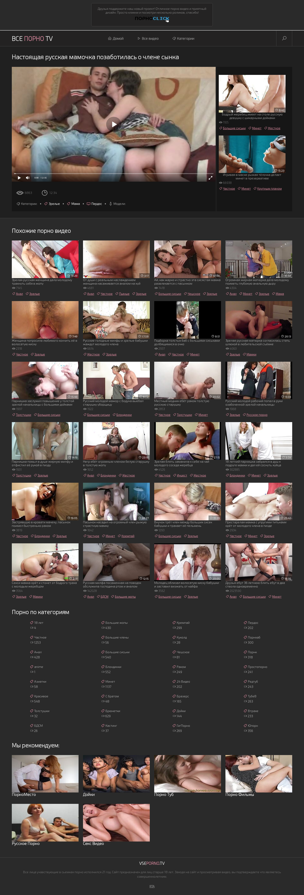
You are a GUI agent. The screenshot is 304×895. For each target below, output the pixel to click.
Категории (185, 38)
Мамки (251, 354)
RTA (152, 886)
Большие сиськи (234, 128)
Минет (256, 128)
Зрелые (54, 203)
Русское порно (257, 415)
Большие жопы (125, 596)
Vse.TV (152, 863)
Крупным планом (269, 188)
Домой (118, 38)
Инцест (182, 475)
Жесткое (274, 128)
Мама (75, 203)
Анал (19, 294)
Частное (229, 188)
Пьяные (124, 294)
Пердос (96, 203)
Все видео (150, 38)
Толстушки (23, 415)
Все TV (32, 38)
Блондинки (124, 415)
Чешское (194, 294)
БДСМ (104, 596)
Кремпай (128, 536)
